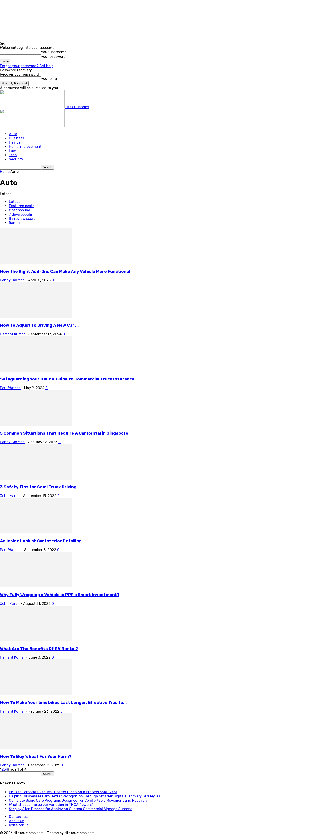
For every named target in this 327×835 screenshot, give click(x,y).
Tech (13, 155)
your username (53, 52)
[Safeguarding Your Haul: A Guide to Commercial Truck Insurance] (36, 370)
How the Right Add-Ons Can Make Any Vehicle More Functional (65, 271)
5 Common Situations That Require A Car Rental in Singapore (64, 433)
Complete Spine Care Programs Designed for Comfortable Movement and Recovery (78, 800)
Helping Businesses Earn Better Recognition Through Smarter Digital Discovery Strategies (84, 796)
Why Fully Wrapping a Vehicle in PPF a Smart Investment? (59, 594)
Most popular (19, 210)
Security (16, 159)
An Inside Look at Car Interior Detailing (41, 541)
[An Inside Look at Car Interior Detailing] (36, 532)
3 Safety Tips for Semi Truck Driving (38, 487)
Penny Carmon (12, 280)
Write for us (18, 825)
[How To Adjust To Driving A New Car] (36, 316)
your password (53, 56)
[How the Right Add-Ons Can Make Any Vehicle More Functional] (36, 263)
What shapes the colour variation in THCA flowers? (51, 805)
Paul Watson (10, 388)
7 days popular (21, 214)
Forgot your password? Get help (26, 66)
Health (14, 142)
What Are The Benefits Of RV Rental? (39, 648)
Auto (13, 134)
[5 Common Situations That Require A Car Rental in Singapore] (36, 424)
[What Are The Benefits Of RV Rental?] (36, 640)
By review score (22, 218)
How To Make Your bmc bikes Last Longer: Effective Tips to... (63, 702)
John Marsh (10, 496)
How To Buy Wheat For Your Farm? (35, 756)
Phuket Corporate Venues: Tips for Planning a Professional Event (63, 792)
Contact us (18, 817)
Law (12, 151)
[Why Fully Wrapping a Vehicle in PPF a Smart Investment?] (36, 586)
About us (16, 821)
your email (50, 78)
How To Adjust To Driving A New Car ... (39, 325)
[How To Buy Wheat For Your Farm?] (36, 748)
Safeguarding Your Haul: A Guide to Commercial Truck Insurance (67, 379)
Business (16, 138)
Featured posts (21, 206)
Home (5, 172)
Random (16, 223)
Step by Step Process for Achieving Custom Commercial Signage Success (70, 809)
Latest (14, 202)
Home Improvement (25, 146)
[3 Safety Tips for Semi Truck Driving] (36, 478)
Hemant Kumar (12, 334)
